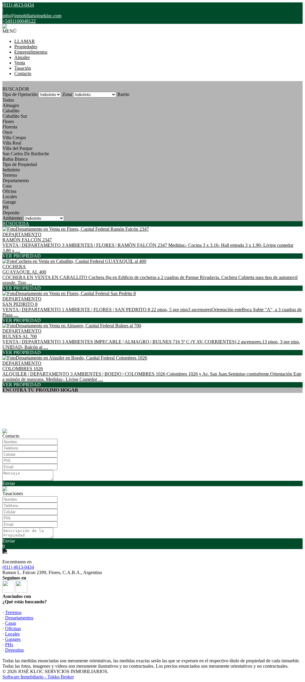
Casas (10, 623)
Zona (67, 94)
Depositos (14, 649)
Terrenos (13, 612)
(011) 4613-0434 (18, 567)
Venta (19, 62)
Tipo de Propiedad (19, 164)
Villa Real (11, 142)
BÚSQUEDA (15, 223)
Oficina (9, 191)
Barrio (123, 94)
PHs (9, 644)
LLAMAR (24, 41)
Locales (9, 196)
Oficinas (13, 628)
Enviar (8, 483)
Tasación (22, 68)
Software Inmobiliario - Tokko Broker (38, 676)
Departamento (15, 180)
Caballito (10, 110)
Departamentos (19, 617)
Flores (8, 121)
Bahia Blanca (15, 159)
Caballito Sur (14, 116)
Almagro (10, 105)
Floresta (9, 126)
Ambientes (12, 218)
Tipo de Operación (20, 94)
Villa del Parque (17, 148)
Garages (13, 639)
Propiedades (25, 46)
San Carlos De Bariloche (25, 153)
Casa (7, 185)
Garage (9, 201)
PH (5, 207)
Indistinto (11, 169)
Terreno (9, 175)
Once (7, 132)
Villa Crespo (14, 137)
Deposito (10, 212)
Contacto (22, 73)
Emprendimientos (30, 52)
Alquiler (22, 57)
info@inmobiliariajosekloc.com (31, 15)
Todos (8, 100)
